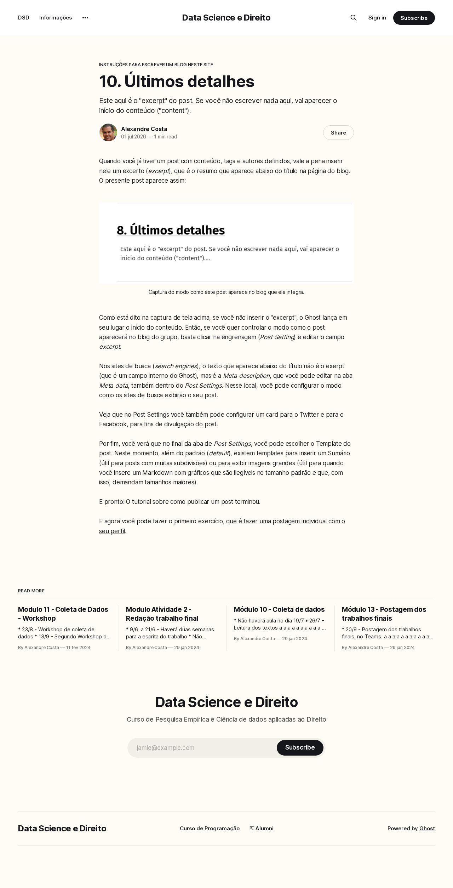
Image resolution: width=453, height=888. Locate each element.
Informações (55, 17)
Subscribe (414, 18)
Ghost (427, 828)
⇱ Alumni (262, 828)
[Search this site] (353, 17)
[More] (85, 17)
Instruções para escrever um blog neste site (156, 64)
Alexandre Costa (144, 128)
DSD (23, 17)
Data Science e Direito (226, 17)
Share (338, 132)
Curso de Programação (210, 828)
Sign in (377, 17)
